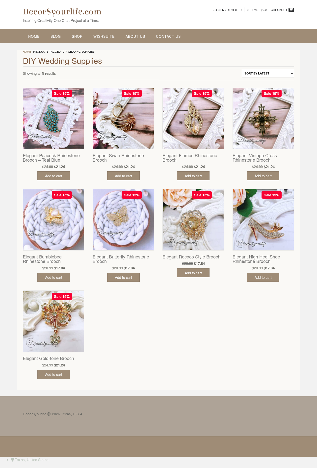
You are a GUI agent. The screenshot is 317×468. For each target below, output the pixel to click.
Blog (56, 36)
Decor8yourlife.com (62, 11)
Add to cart (53, 175)
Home (34, 36)
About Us (135, 36)
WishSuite (104, 36)
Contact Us (168, 36)
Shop (77, 36)
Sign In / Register (227, 10)
